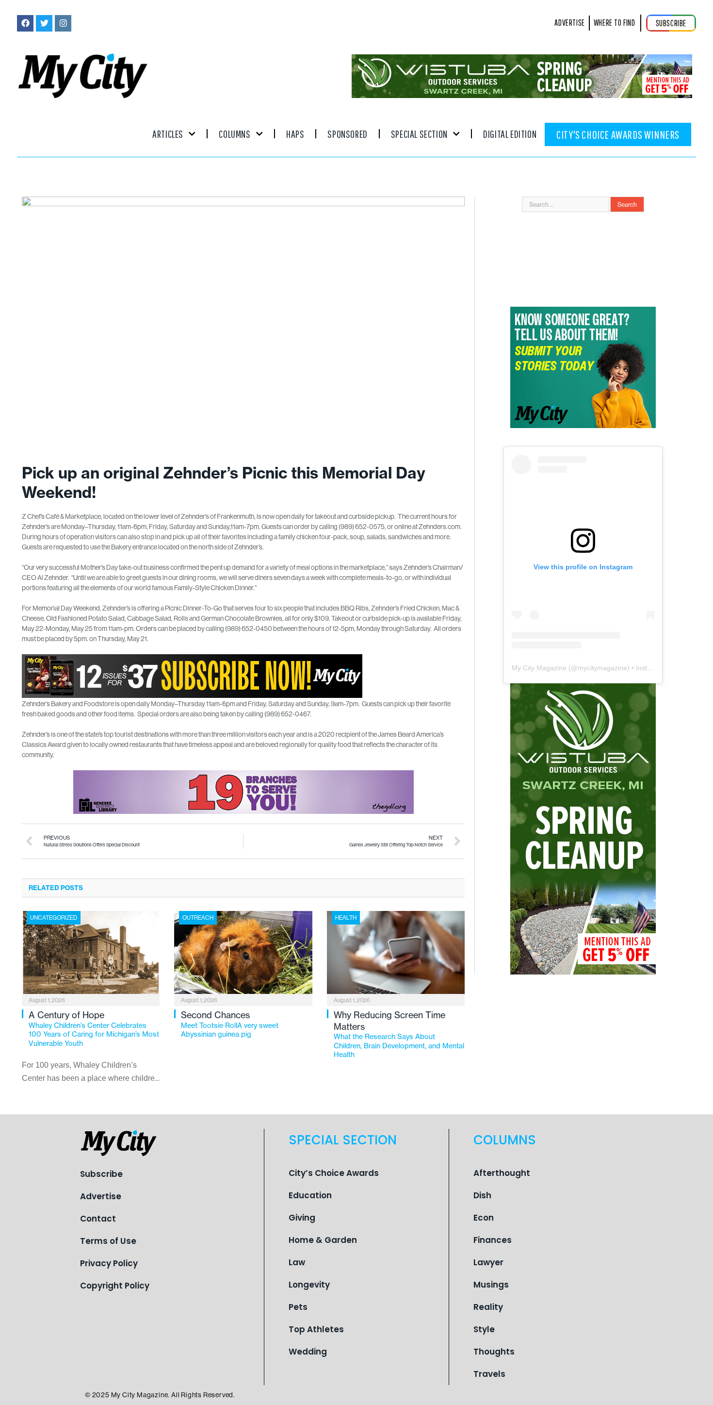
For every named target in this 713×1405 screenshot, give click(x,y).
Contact (98, 1218)
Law (297, 1262)
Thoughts (494, 1351)
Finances (492, 1240)
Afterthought (501, 1173)
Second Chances (229, 1024)
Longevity (309, 1284)
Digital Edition (509, 134)
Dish (482, 1195)
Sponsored (347, 134)
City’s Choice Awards (334, 1173)
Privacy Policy (109, 1263)
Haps (295, 134)
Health (345, 917)
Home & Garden (323, 1240)
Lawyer (488, 1262)
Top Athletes (316, 1329)
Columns (234, 134)
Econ (483, 1217)
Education (310, 1195)
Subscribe (101, 1174)
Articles (167, 134)
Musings (491, 1284)
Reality (488, 1307)
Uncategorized (53, 917)
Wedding (308, 1351)
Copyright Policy (114, 1285)
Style (484, 1329)
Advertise (100, 1196)
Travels (489, 1374)
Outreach (197, 917)
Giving (302, 1217)
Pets (298, 1307)
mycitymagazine (602, 668)
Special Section (419, 134)
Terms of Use (108, 1241)
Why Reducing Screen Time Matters (399, 1034)
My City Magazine (539, 668)
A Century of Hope (94, 1028)
